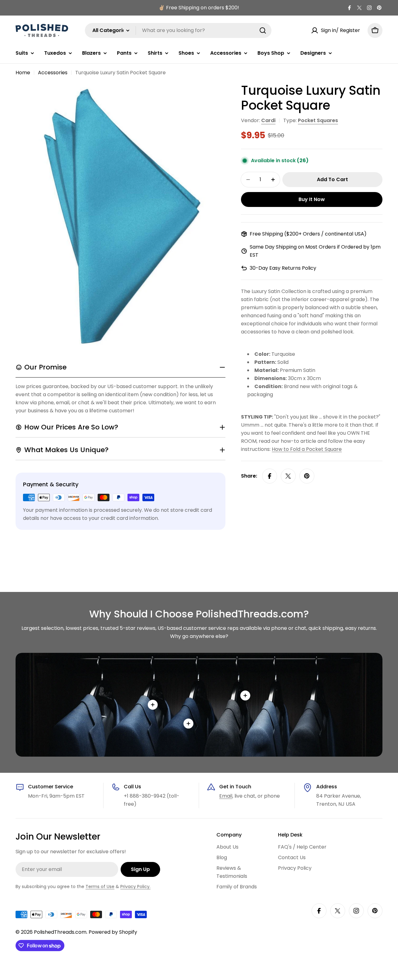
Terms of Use (100, 886)
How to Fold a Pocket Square (307, 449)
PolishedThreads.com (60, 932)
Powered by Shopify (113, 932)
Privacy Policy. (135, 886)
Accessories (52, 72)
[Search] (262, 30)
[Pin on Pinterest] (306, 476)
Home (23, 72)
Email (225, 796)
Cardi (268, 120)
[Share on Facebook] (269, 476)
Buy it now (311, 199)
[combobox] (178, 30)
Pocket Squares (318, 120)
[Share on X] (288, 476)
